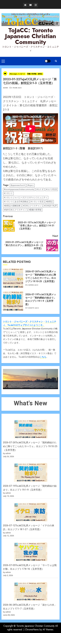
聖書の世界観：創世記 (34, 74)
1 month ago (33, 308)
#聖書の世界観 (35, 209)
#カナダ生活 (51, 189)
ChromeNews (32, 629)
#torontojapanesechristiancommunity (19, 189)
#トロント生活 (37, 201)
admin (5, 88)
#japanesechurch (18, 185)
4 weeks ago (32, 285)
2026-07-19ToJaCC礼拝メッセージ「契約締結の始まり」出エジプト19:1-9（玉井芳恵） (40, 299)
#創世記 (49, 201)
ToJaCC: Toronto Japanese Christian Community (30, 36)
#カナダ (40, 189)
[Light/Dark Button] (48, 61)
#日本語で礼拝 (50, 205)
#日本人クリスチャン (32, 205)
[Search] (56, 61)
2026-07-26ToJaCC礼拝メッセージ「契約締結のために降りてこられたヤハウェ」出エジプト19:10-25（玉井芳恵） (40, 276)
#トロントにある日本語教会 (16, 201)
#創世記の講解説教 (12, 205)
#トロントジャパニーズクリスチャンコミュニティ (25, 197)
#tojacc (31, 185)
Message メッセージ (17, 74)
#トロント (8, 193)
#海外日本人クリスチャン (15, 209)
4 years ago (16, 88)
